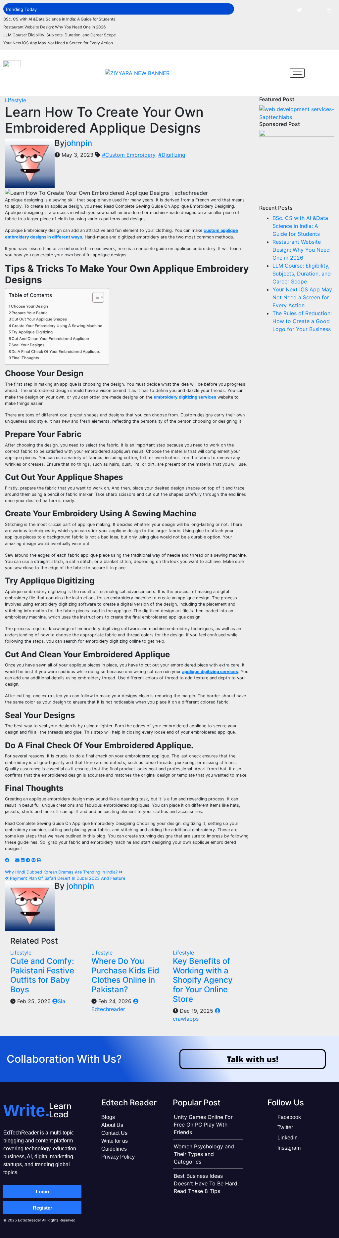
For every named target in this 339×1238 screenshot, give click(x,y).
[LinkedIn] (314, 10)
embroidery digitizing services (185, 397)
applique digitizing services (210, 671)
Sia (61, 1001)
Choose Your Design (29, 306)
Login (42, 1191)
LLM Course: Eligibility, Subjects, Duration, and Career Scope (59, 34)
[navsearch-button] (279, 72)
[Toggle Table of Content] (94, 297)
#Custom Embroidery (128, 154)
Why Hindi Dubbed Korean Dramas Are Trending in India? (62, 872)
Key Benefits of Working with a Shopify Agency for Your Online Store (203, 980)
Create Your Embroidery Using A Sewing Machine (57, 325)
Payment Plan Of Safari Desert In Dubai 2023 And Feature (67, 878)
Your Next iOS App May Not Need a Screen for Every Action (58, 42)
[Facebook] (284, 10)
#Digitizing (171, 154)
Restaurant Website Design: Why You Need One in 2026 (54, 26)
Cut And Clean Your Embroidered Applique (50, 338)
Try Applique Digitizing (32, 332)
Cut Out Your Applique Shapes (39, 319)
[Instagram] (329, 10)
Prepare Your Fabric (30, 313)
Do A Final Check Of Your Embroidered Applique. (56, 351)
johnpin (78, 143)
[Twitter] (299, 10)
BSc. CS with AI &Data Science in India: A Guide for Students (59, 19)
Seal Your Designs (28, 345)
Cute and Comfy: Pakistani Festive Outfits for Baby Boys (42, 975)
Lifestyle (15, 100)
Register (42, 1208)
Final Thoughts (25, 358)
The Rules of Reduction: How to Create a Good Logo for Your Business (302, 321)
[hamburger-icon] (297, 73)
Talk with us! (252, 1058)
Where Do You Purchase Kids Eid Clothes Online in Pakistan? (125, 975)
